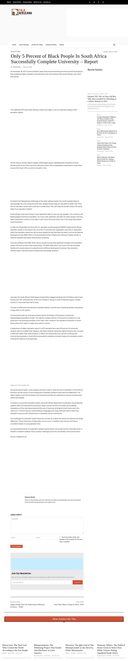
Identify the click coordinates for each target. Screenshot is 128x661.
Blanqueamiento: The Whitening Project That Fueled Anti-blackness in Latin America (47, 649)
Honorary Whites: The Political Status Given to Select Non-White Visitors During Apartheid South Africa (111, 649)
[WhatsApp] (38, 488)
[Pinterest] (98, 2)
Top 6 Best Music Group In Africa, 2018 (69, 604)
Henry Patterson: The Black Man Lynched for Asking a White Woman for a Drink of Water (106, 160)
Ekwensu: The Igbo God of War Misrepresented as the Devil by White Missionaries (80, 648)
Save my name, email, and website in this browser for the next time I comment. (71, 539)
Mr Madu (99, 165)
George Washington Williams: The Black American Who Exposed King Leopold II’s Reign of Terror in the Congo (106, 120)
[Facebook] (89, 2)
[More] (43, 488)
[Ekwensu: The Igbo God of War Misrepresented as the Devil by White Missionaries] (80, 633)
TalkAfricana (100, 125)
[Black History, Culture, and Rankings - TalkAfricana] (38, 12)
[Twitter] (103, 2)
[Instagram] (94, 2)
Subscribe (77, 582)
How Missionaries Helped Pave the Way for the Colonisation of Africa (107, 133)
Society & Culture (16, 51)
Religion (4, 653)
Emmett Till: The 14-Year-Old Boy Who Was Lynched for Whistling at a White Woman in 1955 (102, 98)
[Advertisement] (97, 22)
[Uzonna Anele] (18, 500)
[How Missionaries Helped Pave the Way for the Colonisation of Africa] (91, 132)
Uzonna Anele (17, 67)
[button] (114, 45)
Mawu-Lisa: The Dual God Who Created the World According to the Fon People (15, 648)
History (89, 93)
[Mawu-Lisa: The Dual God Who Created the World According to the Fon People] (16, 633)
